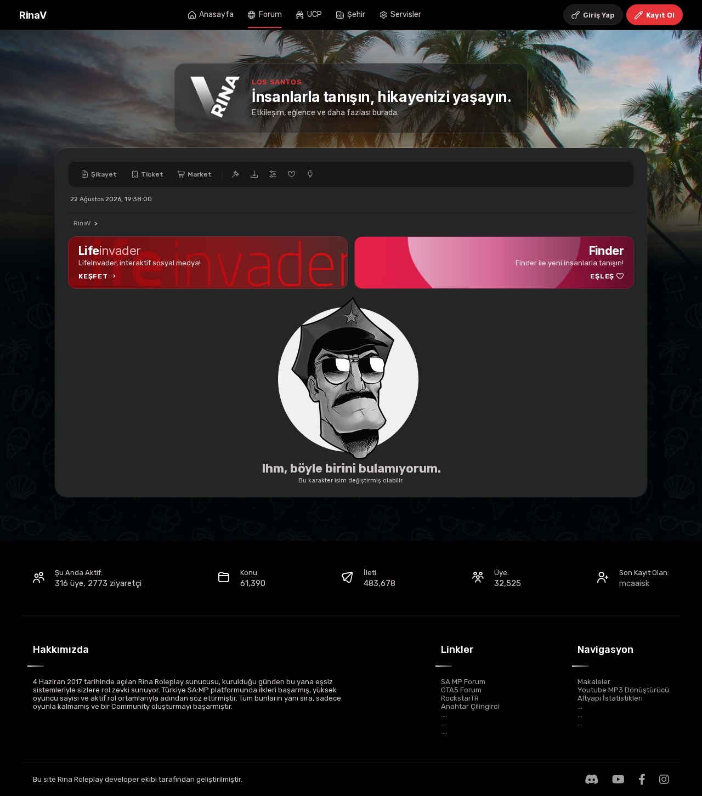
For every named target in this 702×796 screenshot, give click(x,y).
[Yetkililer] (310, 174)
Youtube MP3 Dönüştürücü (623, 690)
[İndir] (254, 174)
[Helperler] (291, 174)
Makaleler (594, 682)
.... (444, 714)
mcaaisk (634, 583)
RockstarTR (460, 698)
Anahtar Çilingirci (470, 706)
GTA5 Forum (461, 690)
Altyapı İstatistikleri (610, 698)
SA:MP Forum (463, 682)
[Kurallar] (235, 174)
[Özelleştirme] (272, 174)
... (580, 706)
